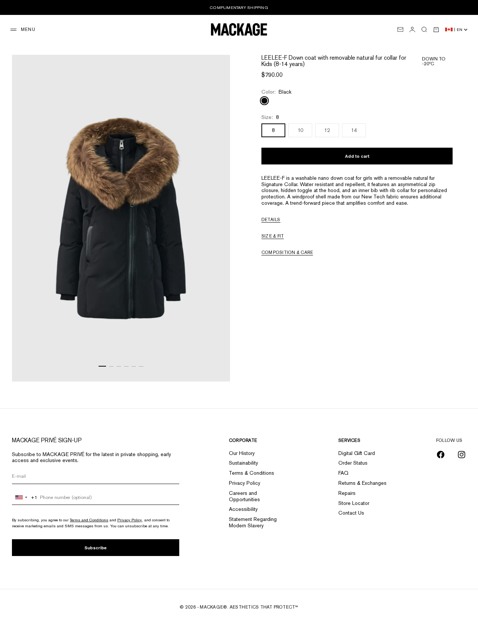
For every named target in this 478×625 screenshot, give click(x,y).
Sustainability (243, 462)
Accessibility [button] (243, 509)
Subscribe (95, 547)
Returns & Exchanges (362, 483)
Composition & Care (287, 252)
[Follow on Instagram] (461, 454)
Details (270, 220)
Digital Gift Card (356, 453)
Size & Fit (272, 236)
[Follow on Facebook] (440, 454)
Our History (242, 453)
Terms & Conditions (251, 472)
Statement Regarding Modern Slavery (253, 522)
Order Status (352, 462)
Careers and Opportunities (244, 496)
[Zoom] (215, 366)
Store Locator (353, 503)
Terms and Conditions (89, 519)
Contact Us (351, 512)
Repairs (347, 493)
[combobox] (24, 497)
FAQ (343, 472)
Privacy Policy (129, 519)
